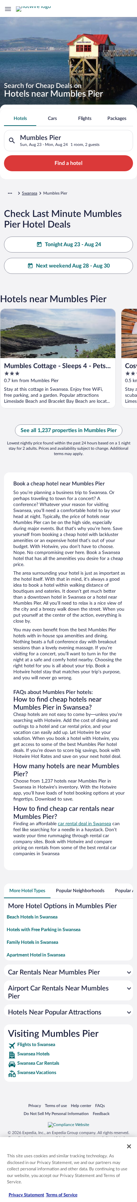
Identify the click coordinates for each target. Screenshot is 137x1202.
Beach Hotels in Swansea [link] (32, 917)
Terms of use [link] (56, 1105)
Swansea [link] (29, 193)
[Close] (129, 1146)
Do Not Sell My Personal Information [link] (56, 1113)
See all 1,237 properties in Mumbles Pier (69, 430)
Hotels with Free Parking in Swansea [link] (43, 929)
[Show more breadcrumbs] (10, 193)
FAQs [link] (100, 1105)
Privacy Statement (26, 1195)
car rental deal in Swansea (84, 824)
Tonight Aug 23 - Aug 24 (73, 244)
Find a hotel (68, 163)
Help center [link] (81, 1105)
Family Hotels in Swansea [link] (32, 942)
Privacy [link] (34, 1105)
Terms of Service (61, 1195)
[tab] (20, 118)
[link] (68, 1046)
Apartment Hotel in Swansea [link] (36, 955)
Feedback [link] (101, 1113)
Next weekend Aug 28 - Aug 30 (73, 266)
